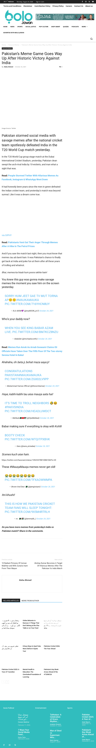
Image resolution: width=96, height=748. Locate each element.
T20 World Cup (13, 150)
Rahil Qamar (54, 740)
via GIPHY (7, 235)
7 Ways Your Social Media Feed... (24, 732)
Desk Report (86, 722)
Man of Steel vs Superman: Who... (56, 734)
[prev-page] (3, 681)
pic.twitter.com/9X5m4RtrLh (27, 512)
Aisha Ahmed (8, 67)
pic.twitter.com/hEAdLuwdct (28, 411)
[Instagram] (85, 1)
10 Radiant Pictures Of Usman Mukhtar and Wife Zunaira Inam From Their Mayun (15, 566)
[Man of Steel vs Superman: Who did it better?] (41, 735)
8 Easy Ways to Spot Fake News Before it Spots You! (32, 648)
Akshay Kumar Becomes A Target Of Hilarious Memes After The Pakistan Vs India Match (48, 566)
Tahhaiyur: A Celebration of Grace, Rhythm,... (55, 718)
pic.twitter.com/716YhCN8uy (27, 304)
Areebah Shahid (55, 724)
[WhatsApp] (21, 72)
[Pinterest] (15, 72)
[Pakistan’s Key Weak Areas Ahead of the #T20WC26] (53, 661)
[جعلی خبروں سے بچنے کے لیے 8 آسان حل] (11, 637)
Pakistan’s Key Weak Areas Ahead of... (88, 733)
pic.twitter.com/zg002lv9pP (27, 379)
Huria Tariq (22, 737)
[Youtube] (92, 1)
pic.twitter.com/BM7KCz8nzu (35, 332)
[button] (91, 39)
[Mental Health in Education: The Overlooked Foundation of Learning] (32, 661)
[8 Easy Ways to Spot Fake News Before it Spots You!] (32, 637)
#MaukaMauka (27, 300)
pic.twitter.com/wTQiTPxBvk (27, 439)
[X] (89, 1)
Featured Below (13, 45)
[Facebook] (82, 1)
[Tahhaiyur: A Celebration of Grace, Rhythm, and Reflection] (41, 719)
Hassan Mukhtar (23, 722)
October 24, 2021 (46, 311)
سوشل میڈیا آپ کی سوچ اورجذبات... (23, 716)
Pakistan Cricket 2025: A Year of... (88, 716)
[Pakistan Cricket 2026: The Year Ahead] (53, 637)
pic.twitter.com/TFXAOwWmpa (28, 480)
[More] (27, 72)
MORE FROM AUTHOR (30, 601)
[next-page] (7, 681)
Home (4, 45)
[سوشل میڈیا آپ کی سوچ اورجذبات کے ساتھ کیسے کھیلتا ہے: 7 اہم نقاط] (53, 612)
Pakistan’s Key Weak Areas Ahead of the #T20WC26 (51, 671)
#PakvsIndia (14, 407)
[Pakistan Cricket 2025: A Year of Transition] (11, 661)
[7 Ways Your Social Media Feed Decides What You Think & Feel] (9, 734)
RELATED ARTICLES (11, 601)
